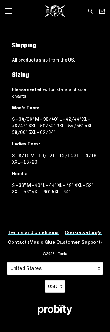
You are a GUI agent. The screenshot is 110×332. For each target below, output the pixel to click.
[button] (8, 10)
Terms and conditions (33, 232)
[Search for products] (90, 11)
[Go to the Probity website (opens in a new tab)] (55, 310)
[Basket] (102, 11)
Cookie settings (83, 232)
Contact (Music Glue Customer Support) (55, 242)
